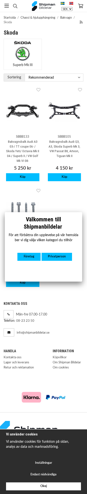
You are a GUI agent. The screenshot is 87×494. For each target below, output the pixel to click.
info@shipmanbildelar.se (33, 332)
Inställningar (43, 462)
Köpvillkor (60, 357)
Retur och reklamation (19, 367)
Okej (43, 486)
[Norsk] (71, 3)
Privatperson (57, 256)
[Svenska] (63, 3)
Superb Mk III (23, 65)
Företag (29, 256)
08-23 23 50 (25, 320)
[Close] (82, 212)
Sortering (14, 77)
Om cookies (61, 367)
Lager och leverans (16, 362)
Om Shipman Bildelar (67, 362)
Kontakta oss (13, 357)
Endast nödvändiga (43, 474)
